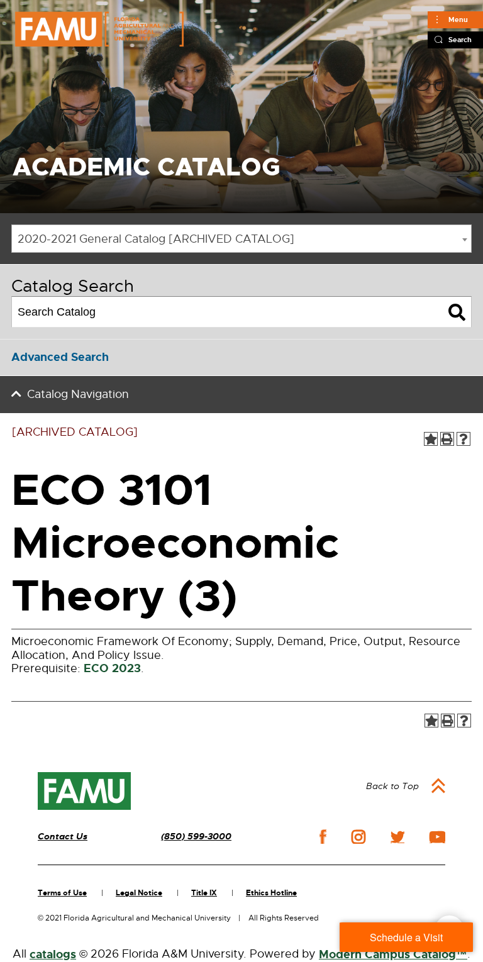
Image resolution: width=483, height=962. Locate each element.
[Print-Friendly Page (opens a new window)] (447, 439)
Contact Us (62, 836)
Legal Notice (139, 893)
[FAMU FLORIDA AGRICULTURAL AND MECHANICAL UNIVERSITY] (99, 29)
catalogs (53, 954)
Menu (458, 19)
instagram (358, 837)
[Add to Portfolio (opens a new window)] (431, 439)
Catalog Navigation (78, 394)
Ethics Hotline (271, 893)
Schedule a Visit (406, 937)
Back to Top (392, 786)
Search (460, 39)
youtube (437, 837)
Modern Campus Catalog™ (393, 954)
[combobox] (241, 238)
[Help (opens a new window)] (463, 439)
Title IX (204, 893)
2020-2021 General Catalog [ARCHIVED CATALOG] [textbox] (156, 239)
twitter (397, 837)
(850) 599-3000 (196, 836)
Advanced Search (60, 357)
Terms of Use (62, 893)
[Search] (457, 312)
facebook (322, 836)
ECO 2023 (112, 668)
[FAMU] (84, 791)
